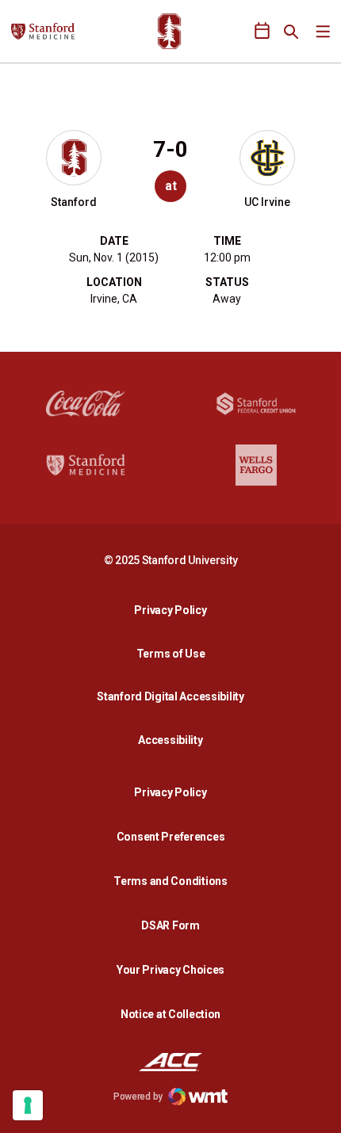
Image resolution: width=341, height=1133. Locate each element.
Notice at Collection (170, 1014)
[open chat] (317, 1109)
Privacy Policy (174, 609)
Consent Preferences (171, 836)
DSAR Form (170, 925)
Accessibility (174, 739)
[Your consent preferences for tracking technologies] (28, 1105)
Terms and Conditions (170, 881)
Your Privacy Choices (170, 969)
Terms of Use (170, 653)
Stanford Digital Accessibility (174, 696)
